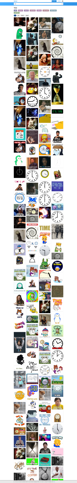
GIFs (18, 15)
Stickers (22, 15)
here (54, 481)
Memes (27, 15)
